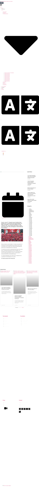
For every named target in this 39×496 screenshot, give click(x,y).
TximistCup (30, 217)
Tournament (5, 316)
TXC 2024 (30, 221)
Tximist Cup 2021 (7, 77)
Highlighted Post (31, 210)
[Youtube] (27, 409)
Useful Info (4, 83)
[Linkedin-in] (25, 409)
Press (4, 400)
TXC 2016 (30, 218)
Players (30, 213)
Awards (30, 236)
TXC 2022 (30, 225)
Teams (30, 216)
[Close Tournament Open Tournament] (2, 10)
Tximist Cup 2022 (7, 76)
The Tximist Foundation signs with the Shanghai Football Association (32, 176)
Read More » (29, 185)
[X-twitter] (29, 409)
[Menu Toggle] (0, 7)
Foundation (30, 209)
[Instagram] (1, 5)
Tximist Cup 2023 (7, 75)
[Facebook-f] (20, 409)
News (30, 212)
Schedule (4, 12)
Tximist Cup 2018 (7, 79)
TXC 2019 (30, 259)
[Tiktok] (20, 412)
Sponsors (30, 215)
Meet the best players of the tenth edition (32, 289)
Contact (20, 400)
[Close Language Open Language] (5, 151)
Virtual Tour (4, 84)
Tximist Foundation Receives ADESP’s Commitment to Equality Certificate (19, 297)
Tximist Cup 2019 (7, 78)
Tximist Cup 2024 (7, 74)
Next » (23, 307)
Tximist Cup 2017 (7, 80)
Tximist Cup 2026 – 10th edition (9, 72)
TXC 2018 (30, 224)
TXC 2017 (30, 246)
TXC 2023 (30, 226)
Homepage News (31, 211)
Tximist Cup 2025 (7, 73)
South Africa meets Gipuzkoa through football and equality (32, 200)
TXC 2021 (30, 232)
